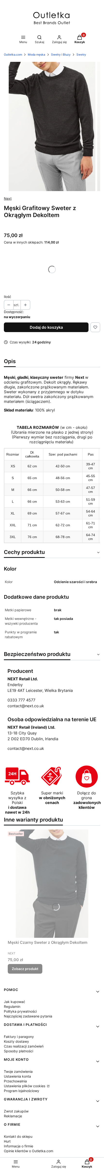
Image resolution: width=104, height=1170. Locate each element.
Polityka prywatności (20, 1011)
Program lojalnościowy (21, 1091)
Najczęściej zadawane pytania (28, 1016)
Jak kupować (14, 1002)
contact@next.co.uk (25, 705)
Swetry (81, 54)
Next (8, 198)
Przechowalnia (15, 1081)
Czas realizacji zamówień (24, 1046)
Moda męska (36, 54)
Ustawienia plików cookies (25, 1086)
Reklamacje (13, 1116)
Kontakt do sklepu (18, 1136)
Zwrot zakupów (16, 1111)
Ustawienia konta (17, 1076)
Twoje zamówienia (18, 1071)
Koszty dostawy (16, 1041)
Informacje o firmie (18, 1146)
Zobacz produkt (25, 969)
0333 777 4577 (21, 700)
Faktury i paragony (19, 1037)
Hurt (7, 1141)
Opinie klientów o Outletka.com (28, 1151)
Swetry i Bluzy (61, 54)
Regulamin (12, 1006)
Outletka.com (13, 54)
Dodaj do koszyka (46, 327)
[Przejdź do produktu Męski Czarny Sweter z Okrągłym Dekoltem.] (52, 883)
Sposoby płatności (18, 1051)
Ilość (7, 297)
